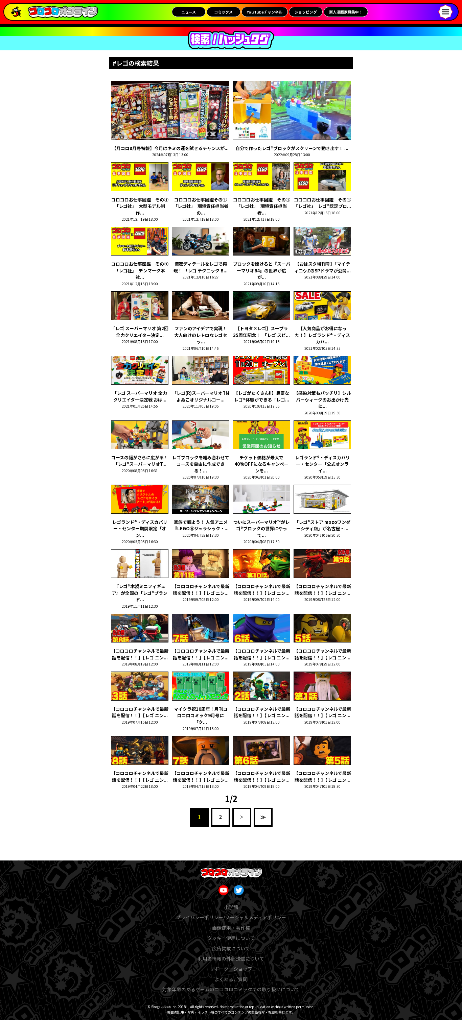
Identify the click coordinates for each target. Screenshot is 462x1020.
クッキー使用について (231, 937)
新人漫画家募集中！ (346, 12)
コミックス (223, 12)
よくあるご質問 (231, 979)
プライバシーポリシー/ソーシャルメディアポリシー (231, 917)
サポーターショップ (231, 968)
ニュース (188, 12)
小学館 (231, 907)
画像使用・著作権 (231, 927)
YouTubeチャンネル (264, 12)
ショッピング (306, 12)
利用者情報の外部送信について (231, 958)
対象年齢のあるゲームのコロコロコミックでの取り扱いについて (231, 989)
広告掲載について (231, 948)
